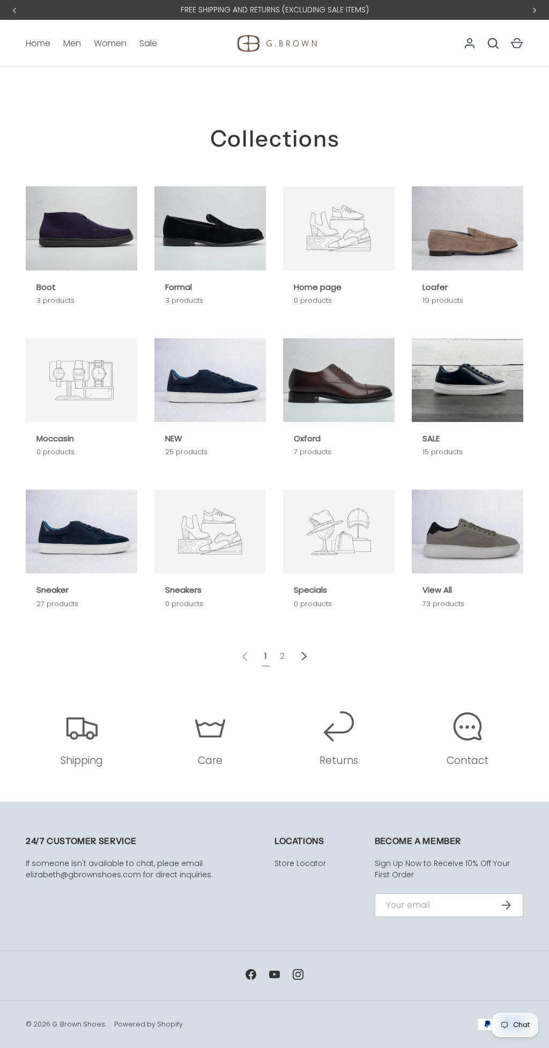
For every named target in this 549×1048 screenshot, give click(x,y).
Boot (46, 287)
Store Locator (300, 863)
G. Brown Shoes (78, 1024)
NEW (173, 438)
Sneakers (183, 589)
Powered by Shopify (148, 1024)
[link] (245, 655)
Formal (178, 287)
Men (72, 43)
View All (437, 589)
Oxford (307, 438)
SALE (431, 438)
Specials (310, 589)
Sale (148, 43)
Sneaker (52, 589)
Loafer (435, 287)
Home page (318, 287)
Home (38, 43)
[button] (517, 43)
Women (110, 43)
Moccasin (55, 438)
